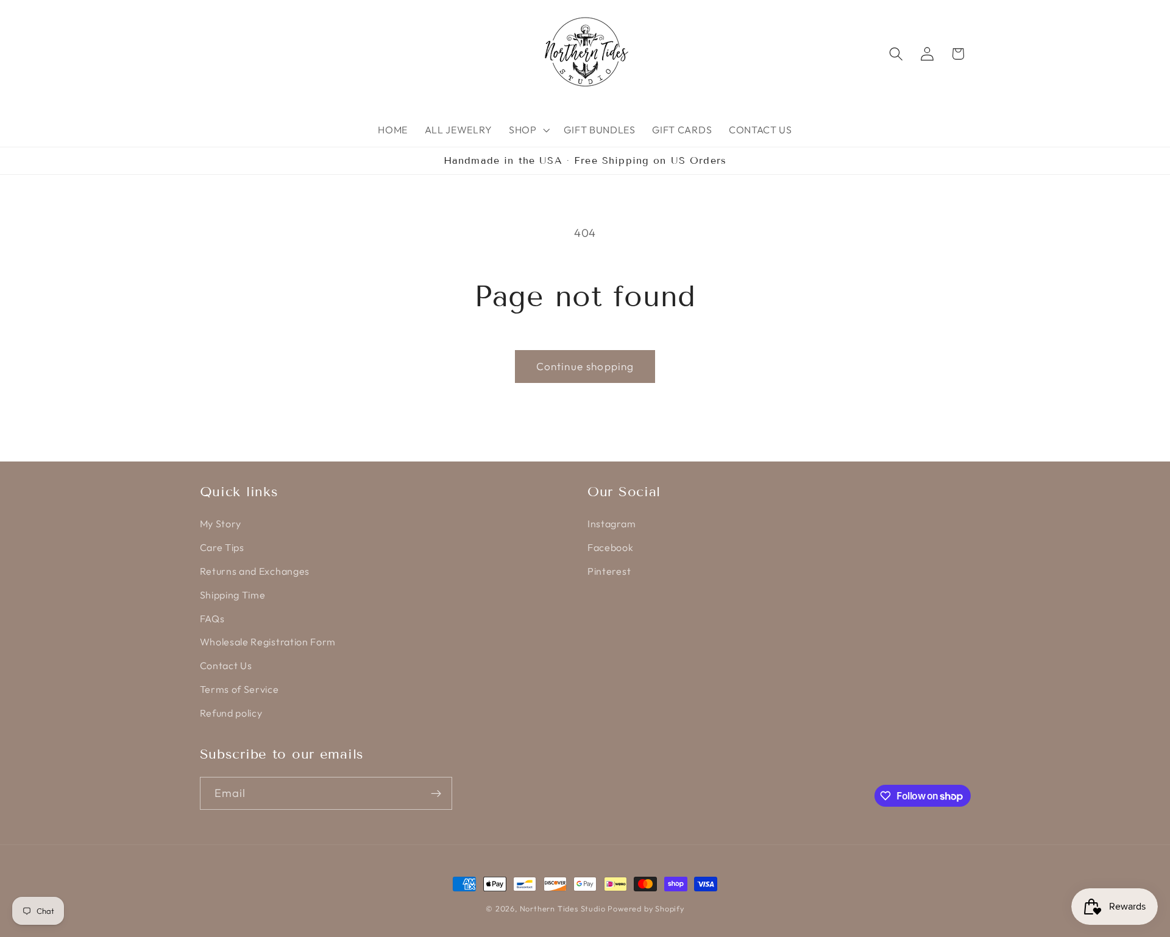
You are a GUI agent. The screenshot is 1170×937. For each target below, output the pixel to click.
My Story (221, 524)
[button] (528, 129)
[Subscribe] (436, 793)
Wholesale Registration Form (268, 642)
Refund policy (231, 713)
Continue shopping (585, 366)
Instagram (611, 524)
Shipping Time (233, 595)
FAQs (212, 618)
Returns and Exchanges (255, 571)
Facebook (610, 547)
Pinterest (609, 571)
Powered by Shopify (646, 908)
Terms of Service (239, 689)
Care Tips (222, 547)
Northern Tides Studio (563, 908)
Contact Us (226, 665)
